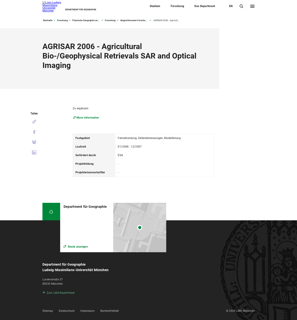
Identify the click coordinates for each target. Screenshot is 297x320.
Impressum (87, 310)
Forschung (62, 20)
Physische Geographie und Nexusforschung (87, 20)
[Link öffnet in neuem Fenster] (113, 227)
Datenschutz (67, 310)
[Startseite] (51, 211)
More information (87, 117)
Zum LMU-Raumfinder (61, 292)
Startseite (47, 20)
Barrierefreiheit (109, 310)
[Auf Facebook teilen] (34, 132)
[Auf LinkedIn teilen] (34, 152)
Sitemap (47, 310)
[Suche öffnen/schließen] (241, 6)
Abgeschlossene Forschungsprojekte (135, 20)
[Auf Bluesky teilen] (34, 142)
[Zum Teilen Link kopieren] (34, 122)
